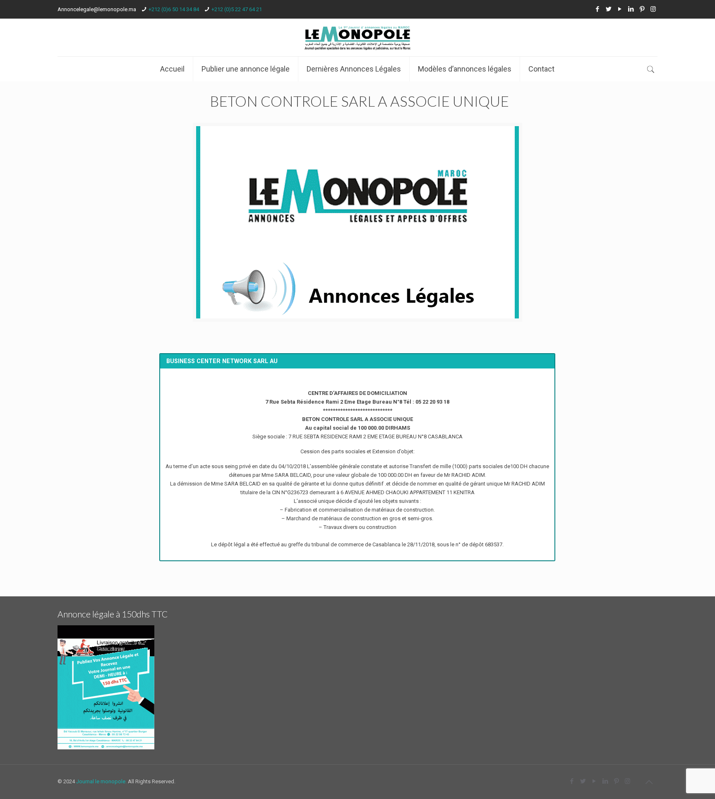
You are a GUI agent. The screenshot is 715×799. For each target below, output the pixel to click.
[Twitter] (608, 9)
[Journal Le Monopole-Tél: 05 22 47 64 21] (357, 37)
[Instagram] (653, 9)
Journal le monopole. (101, 781)
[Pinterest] (642, 9)
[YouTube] (619, 9)
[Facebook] (597, 9)
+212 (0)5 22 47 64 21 (236, 9)
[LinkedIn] (630, 9)
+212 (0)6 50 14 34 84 (174, 9)
